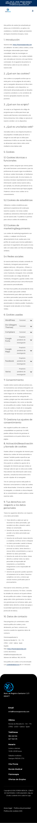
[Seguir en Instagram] (18, 801)
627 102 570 (12, 739)
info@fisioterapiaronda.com (18, 711)
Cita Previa (13, 764)
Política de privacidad (22, 808)
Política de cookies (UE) (13, 811)
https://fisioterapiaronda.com (22, 45)
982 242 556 (12, 736)
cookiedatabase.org (13, 665)
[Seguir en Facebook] (13, 801)
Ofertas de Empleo (17, 779)
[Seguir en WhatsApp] (24, 801)
